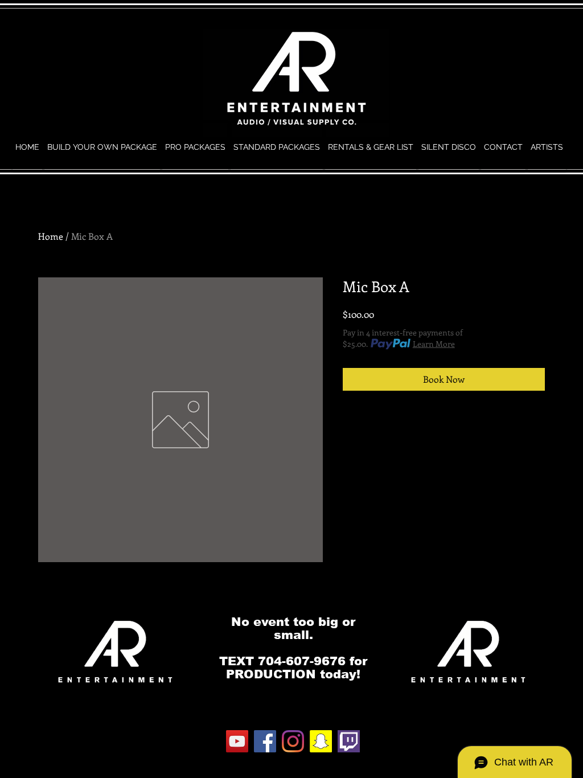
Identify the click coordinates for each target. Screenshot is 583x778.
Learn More (434, 343)
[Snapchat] (321, 741)
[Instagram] (293, 741)
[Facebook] (265, 741)
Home (50, 236)
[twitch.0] (349, 741)
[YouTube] (237, 741)
